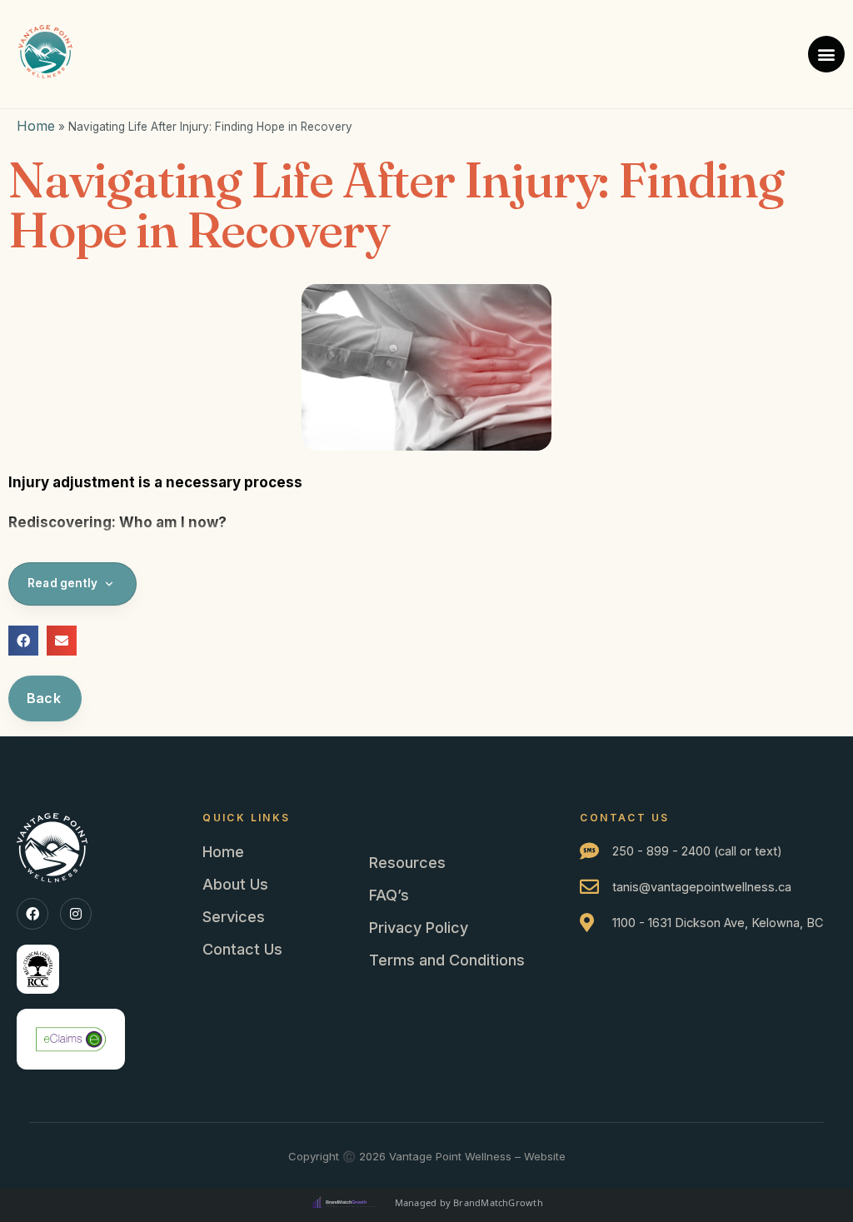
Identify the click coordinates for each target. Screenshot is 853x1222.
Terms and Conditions (447, 960)
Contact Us (242, 949)
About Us (235, 884)
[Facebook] (32, 914)
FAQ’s (389, 895)
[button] (826, 54)
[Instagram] (76, 914)
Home (36, 125)
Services (233, 916)
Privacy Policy (418, 927)
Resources (407, 862)
